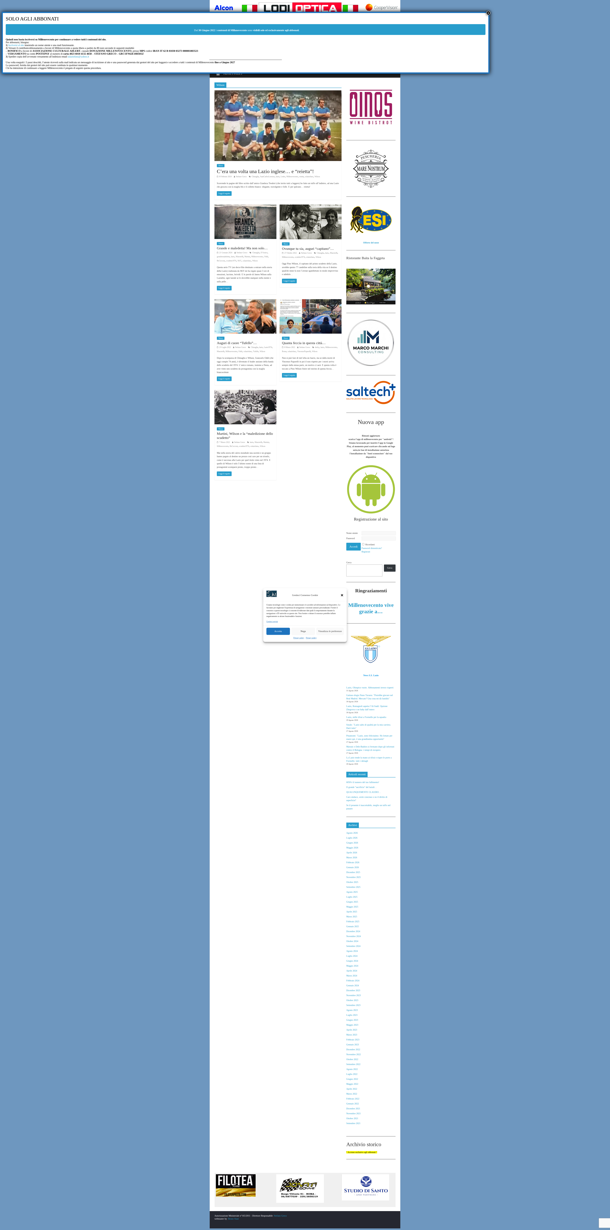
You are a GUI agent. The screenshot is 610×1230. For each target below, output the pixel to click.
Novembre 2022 (353, 1054)
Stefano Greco (241, 176)
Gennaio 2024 (352, 985)
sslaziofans (309, 176)
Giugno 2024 (352, 961)
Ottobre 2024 (352, 941)
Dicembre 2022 (353, 1049)
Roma (284, 351)
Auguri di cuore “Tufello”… (237, 343)
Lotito (283, 176)
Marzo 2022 (351, 1094)
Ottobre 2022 (352, 1059)
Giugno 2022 (352, 1079)
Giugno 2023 (352, 1020)
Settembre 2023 (353, 1005)
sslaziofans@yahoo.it (78, 56)
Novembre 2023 (353, 995)
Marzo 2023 (351, 1035)
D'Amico (264, 253)
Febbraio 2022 (352, 1099)
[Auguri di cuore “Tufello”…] (245, 301)
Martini (247, 256)
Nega (303, 631)
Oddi (266, 256)
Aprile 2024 (351, 971)
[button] (342, 595)
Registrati (366, 552)
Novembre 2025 (353, 877)
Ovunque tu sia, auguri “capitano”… (308, 249)
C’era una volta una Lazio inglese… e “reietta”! (265, 171)
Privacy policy (298, 638)
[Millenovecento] (218, 74)
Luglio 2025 (351, 897)
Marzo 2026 (351, 857)
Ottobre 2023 (352, 1000)
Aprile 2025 (351, 912)
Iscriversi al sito (16, 45)
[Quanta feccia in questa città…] (311, 301)
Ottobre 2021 (352, 1118)
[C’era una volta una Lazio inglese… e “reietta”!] (278, 92)
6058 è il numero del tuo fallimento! (362, 782)
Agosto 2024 (352, 951)
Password (350, 538)
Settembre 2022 (353, 1064)
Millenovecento (292, 176)
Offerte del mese (371, 243)
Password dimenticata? (372, 548)
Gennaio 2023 (352, 1044)
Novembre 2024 (353, 936)
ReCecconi (221, 261)
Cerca (348, 562)
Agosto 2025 (352, 892)
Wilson (317, 176)
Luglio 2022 (351, 1074)
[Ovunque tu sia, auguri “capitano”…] (311, 206)
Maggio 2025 (352, 907)
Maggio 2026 (352, 848)
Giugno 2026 (352, 843)
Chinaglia (255, 176)
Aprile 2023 (351, 1030)
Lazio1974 (268, 347)
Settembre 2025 (353, 887)
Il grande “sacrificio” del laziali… (361, 787)
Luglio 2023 (351, 1015)
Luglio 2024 (351, 956)
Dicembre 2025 (353, 872)
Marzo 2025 (351, 916)
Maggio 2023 (352, 1025)
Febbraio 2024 (352, 980)
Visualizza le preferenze (330, 631)
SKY (239, 261)
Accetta (278, 631)
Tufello (255, 351)
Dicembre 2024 (353, 931)
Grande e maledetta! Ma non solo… (242, 248)
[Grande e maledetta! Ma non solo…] (245, 206)
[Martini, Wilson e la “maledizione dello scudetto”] (245, 391)
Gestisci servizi (272, 621)
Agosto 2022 (352, 1069)
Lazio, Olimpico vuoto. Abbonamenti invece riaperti (369, 687)
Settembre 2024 (353, 946)
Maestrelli (239, 256)
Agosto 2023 (352, 1010)
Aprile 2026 (351, 852)
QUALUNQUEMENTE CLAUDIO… (363, 792)
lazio (277, 176)
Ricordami (370, 544)
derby (317, 347)
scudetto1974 (231, 261)
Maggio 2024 (352, 966)
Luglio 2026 (351, 838)
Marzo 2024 (351, 976)
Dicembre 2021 (353, 1108)
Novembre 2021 (353, 1113)
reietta (301, 176)
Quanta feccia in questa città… (304, 343)
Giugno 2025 (352, 902)
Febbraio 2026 (352, 862)
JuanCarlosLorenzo (267, 176)
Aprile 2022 (351, 1089)
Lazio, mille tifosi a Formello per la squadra (366, 717)
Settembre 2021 (353, 1123)
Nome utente (352, 533)
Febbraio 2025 (352, 921)
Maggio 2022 (352, 1084)
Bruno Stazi (233, 1219)
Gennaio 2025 (352, 926)
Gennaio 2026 (352, 867)
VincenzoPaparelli (304, 351)
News (220, 166)
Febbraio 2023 (352, 1039)
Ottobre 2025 (352, 882)
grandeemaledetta (223, 256)
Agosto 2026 (352, 833)
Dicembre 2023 (353, 990)
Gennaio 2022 (352, 1103)
